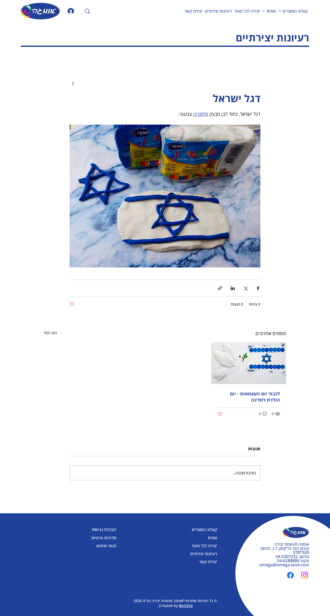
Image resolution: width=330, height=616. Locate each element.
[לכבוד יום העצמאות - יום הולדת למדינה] (248, 363)
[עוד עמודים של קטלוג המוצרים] (279, 11)
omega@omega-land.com (284, 565)
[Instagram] (304, 575)
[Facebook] (290, 575)
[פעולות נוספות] (73, 83)
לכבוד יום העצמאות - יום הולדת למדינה (255, 397)
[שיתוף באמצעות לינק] (220, 288)
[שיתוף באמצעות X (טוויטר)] (245, 288)
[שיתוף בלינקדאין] (232, 288)
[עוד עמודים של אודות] (263, 11)
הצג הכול (50, 332)
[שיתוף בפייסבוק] (257, 288)
